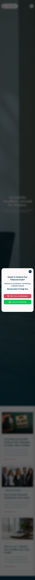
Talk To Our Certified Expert (19, 296)
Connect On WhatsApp (19, 302)
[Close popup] (30, 271)
